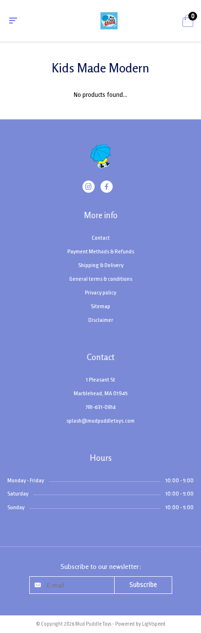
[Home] (109, 20)
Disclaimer (100, 319)
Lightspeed (153, 624)
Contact (101, 237)
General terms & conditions (100, 278)
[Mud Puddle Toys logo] (100, 161)
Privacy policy (100, 292)
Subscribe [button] (143, 585)
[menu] (13, 21)
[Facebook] (106, 188)
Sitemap (100, 306)
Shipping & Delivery (100, 265)
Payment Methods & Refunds (100, 251)
